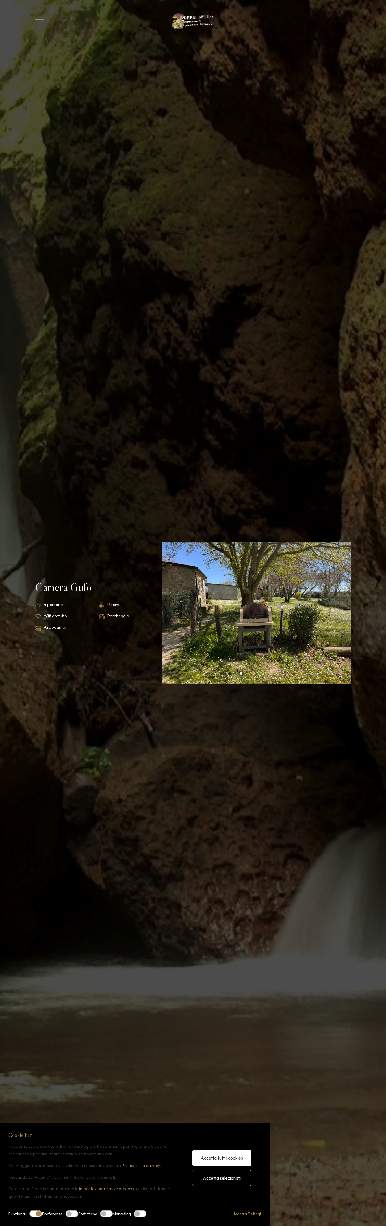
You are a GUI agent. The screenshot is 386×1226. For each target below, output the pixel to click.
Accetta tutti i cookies (222, 1158)
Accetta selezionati (222, 1178)
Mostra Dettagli (248, 1213)
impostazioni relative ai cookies (108, 1188)
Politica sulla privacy (141, 1165)
